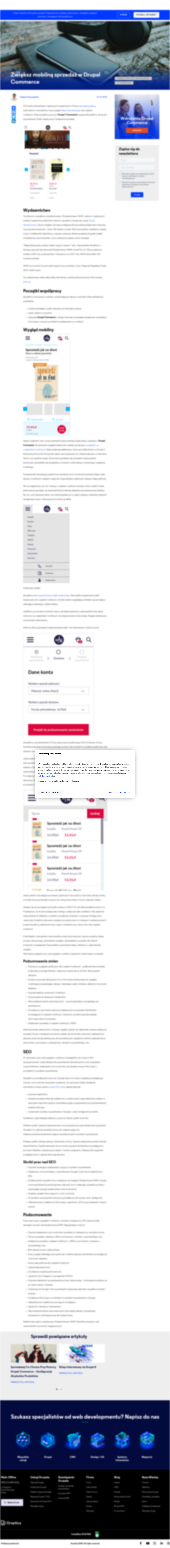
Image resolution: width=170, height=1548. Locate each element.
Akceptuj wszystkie (119, 793)
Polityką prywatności (46, 776)
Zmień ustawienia (51, 793)
